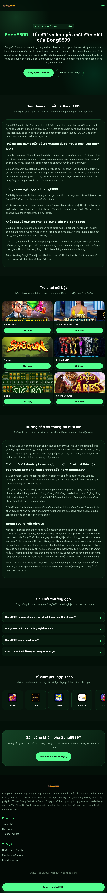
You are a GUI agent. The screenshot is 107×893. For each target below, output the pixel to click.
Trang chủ (7, 824)
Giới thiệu (7, 829)
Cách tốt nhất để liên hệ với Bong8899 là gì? (30, 651)
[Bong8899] (9, 5)
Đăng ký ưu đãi (10, 860)
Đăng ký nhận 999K (39, 72)
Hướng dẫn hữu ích (12, 850)
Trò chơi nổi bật (10, 833)
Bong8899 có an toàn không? (22, 640)
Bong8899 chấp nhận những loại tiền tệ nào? (30, 628)
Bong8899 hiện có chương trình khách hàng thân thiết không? (40, 617)
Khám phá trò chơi (70, 72)
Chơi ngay (27, 330)
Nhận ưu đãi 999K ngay (53, 756)
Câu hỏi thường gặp (12, 855)
